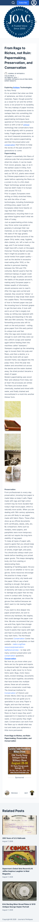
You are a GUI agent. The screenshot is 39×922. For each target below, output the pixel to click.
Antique (16, 87)
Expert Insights (10, 81)
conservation (10, 145)
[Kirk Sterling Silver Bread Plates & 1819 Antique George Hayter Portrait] (19, 891)
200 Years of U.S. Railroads (13, 838)
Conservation (19, 638)
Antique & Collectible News (22, 79)
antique (26, 125)
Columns (8, 79)
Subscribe (23, 3)
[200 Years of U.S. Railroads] (19, 825)
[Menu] (36, 22)
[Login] (34, 2)
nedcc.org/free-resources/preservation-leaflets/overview (15, 647)
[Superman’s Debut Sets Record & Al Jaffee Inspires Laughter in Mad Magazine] (19, 855)
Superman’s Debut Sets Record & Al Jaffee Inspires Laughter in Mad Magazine (17, 871)
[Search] (13, 2)
